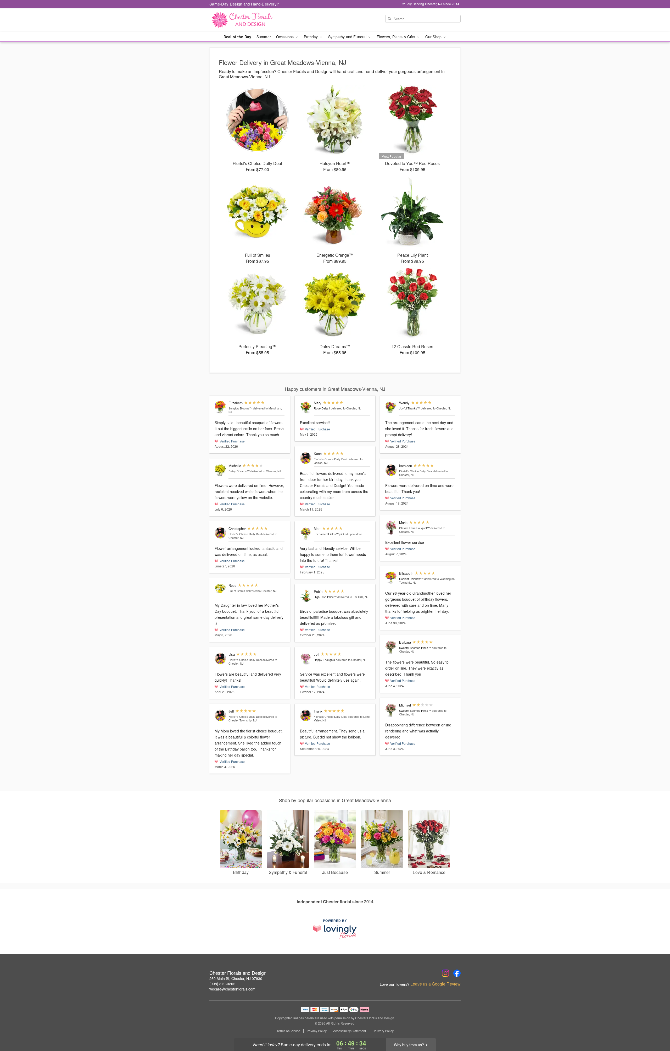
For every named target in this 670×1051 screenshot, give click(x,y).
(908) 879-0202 (222, 983)
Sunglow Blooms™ (240, 408)
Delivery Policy (383, 1030)
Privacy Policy (317, 1030)
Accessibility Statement (349, 1030)
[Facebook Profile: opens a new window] (457, 973)
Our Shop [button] (434, 36)
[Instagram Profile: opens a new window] (445, 973)
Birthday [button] (311, 36)
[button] (656, 1028)
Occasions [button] (285, 36)
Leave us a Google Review (435, 984)
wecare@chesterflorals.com (232, 989)
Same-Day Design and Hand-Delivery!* (244, 4)
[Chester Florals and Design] (247, 20)
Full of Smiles (236, 591)
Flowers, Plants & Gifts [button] (396, 36)
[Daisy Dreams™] (220, 470)
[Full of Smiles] (220, 588)
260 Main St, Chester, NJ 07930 (235, 978)
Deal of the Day (237, 36)
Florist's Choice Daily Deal (245, 534)
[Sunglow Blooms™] (220, 407)
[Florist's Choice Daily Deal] (220, 533)
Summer (263, 36)
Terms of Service (288, 1030)
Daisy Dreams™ (239, 471)
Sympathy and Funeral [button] (348, 36)
